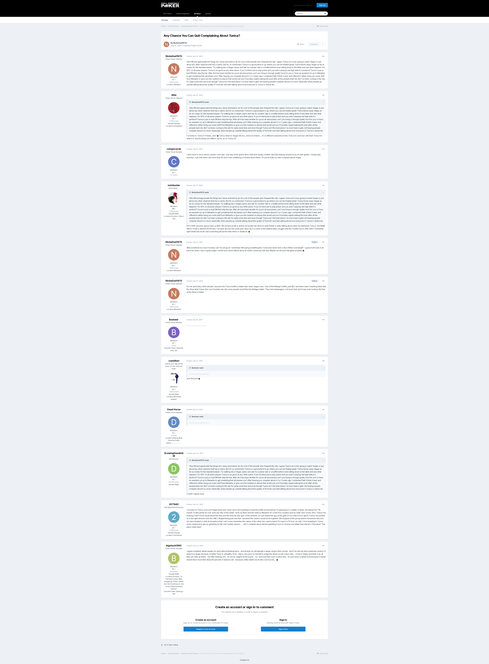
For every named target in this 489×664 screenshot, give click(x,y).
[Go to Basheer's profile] (174, 332)
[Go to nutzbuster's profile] (174, 198)
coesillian (173, 360)
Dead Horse (173, 409)
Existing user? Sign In (303, 5)
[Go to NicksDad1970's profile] (166, 44)
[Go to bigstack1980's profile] (174, 558)
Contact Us (244, 660)
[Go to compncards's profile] (174, 161)
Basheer (174, 319)
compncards (174, 149)
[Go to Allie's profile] (174, 108)
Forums (164, 20)
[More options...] (323, 56)
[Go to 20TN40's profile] (174, 517)
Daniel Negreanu (183, 13)
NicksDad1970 (180, 43)
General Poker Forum (193, 45)
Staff (186, 20)
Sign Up (322, 5)
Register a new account (205, 629)
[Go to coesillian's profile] (174, 378)
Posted (195, 56)
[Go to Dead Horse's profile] (174, 422)
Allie (173, 95)
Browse (197, 13)
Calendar (176, 20)
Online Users (198, 20)
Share (301, 44)
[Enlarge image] (218, 136)
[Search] (325, 13)
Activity (208, 13)
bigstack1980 (174, 545)
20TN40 (174, 504)
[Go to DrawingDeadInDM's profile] (174, 468)
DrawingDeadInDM (174, 454)
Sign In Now (283, 629)
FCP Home (167, 13)
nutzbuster (174, 185)
